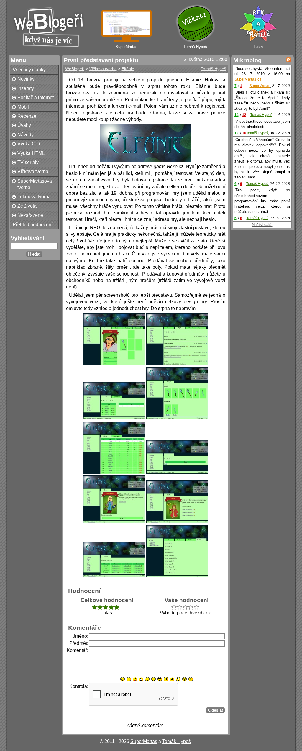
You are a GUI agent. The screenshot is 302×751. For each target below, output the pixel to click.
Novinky (26, 78)
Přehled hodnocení (32, 224)
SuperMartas (260, 86)
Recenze (26, 116)
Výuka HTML (31, 153)
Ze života (27, 206)
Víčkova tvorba (32, 171)
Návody (25, 134)
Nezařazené (30, 215)
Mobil (23, 106)
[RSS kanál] (288, 59)
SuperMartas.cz (248, 79)
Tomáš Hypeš (213, 68)
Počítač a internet (35, 97)
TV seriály (28, 162)
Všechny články (29, 69)
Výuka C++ (29, 143)
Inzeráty (25, 88)
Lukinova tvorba (34, 196)
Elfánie (128, 68)
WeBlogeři (74, 68)
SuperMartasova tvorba (34, 184)
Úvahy (24, 125)
